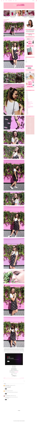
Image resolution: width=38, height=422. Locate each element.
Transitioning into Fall (27, 102)
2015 (26, 114)
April (26, 111)
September (27, 101)
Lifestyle (30, 121)
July (26, 109)
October (26, 100)
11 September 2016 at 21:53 (12, 385)
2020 (26, 95)
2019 (26, 96)
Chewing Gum (27, 105)
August (26, 108)
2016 (26, 98)
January (27, 113)
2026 (26, 91)
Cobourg (30, 118)
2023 (26, 93)
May (26, 110)
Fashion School (30, 120)
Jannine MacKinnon (7, 385)
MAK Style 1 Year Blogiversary (28, 107)
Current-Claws (30, 119)
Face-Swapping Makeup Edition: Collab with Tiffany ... (29, 103)
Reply (6, 399)
